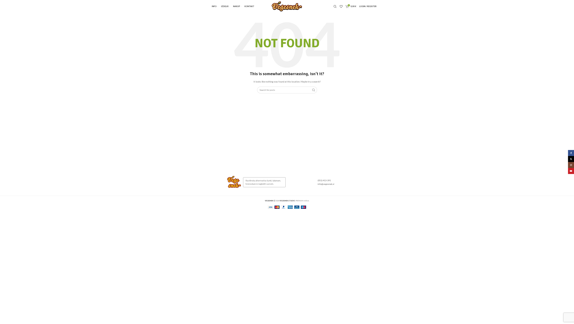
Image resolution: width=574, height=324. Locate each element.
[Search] (335, 6)
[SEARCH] (313, 90)
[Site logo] (286, 6)
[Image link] (234, 182)
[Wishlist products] (341, 6)
